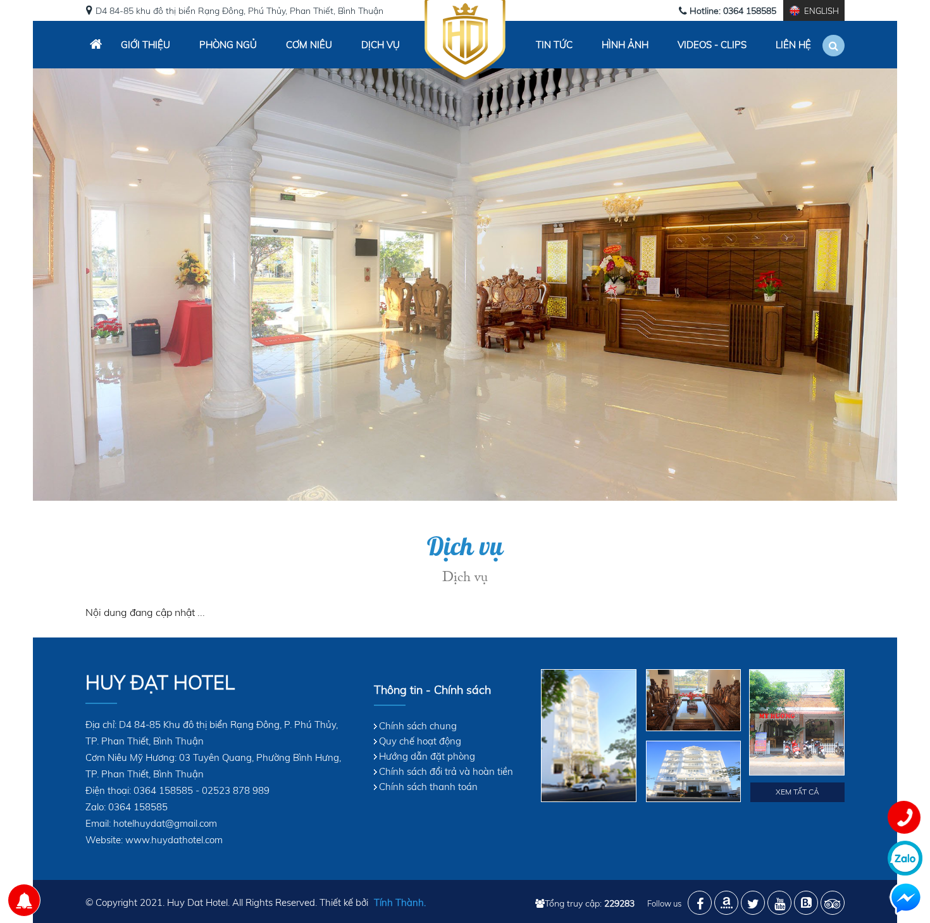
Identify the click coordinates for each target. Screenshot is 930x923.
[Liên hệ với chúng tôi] (903, 816)
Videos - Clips (712, 45)
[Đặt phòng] (24, 900)
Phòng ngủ (228, 45)
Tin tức (554, 45)
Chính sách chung (418, 726)
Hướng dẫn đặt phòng (427, 756)
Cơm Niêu (309, 45)
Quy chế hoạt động (420, 741)
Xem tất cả (797, 791)
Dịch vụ (380, 45)
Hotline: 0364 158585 (733, 10)
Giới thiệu (145, 45)
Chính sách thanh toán (428, 787)
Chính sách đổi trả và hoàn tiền (446, 771)
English (821, 11)
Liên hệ (793, 45)
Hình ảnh (625, 45)
